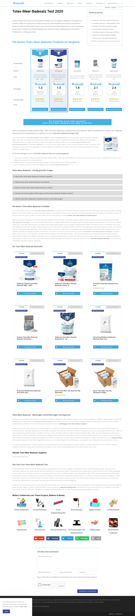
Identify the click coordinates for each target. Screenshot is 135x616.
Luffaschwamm (113, 510)
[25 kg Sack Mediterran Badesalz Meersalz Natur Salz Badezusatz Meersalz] (105, 323)
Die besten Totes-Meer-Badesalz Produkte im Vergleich (107, 20)
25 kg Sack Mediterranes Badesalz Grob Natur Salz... (29, 391)
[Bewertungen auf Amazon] (40, 99)
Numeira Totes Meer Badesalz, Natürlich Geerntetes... (27, 338)
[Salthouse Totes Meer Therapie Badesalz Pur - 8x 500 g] (114, 63)
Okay (6, 611)
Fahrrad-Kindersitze (58, 530)
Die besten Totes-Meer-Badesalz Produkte (105, 26)
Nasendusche (40, 530)
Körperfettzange (40, 510)
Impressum (112, 614)
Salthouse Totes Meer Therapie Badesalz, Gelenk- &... (66, 284)
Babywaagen (95, 530)
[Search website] (122, 3)
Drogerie (113, 7)
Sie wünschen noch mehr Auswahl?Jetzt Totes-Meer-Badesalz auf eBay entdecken (67, 122)
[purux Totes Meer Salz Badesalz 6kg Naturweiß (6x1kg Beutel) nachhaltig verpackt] (67, 377)
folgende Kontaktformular (68, 487)
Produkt (21, 253)
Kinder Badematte (22, 510)
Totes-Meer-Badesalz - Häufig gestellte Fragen (106, 23)
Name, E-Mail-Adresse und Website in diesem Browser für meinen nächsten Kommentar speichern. (67, 577)
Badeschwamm (95, 510)
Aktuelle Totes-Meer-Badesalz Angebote (104, 35)
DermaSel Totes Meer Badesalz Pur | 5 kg (105, 284)
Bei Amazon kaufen (41, 109)
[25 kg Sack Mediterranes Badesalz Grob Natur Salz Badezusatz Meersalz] (29, 377)
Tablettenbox (21, 530)
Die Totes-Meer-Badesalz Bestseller (103, 29)
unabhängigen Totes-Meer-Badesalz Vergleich (73, 424)
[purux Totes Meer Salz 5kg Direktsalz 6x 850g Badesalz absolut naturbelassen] (105, 377)
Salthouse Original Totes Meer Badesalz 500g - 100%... (27, 284)
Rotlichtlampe (76, 510)
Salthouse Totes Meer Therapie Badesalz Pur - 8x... (66, 338)
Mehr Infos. (23, 606)
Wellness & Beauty (57, 495)
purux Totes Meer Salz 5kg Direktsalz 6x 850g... (102, 391)
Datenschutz (119, 614)
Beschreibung (37, 253)
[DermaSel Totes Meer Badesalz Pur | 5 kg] (77, 63)
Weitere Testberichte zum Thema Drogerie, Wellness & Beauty (107, 41)
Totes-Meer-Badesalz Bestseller (100, 238)
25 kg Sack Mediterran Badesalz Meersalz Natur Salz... (104, 338)
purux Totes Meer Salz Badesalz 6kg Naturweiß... (67, 391)
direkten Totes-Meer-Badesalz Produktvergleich (82, 215)
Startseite (107, 7)
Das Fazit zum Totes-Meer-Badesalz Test (105, 38)
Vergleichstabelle (117, 438)
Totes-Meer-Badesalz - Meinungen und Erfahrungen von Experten (107, 32)
